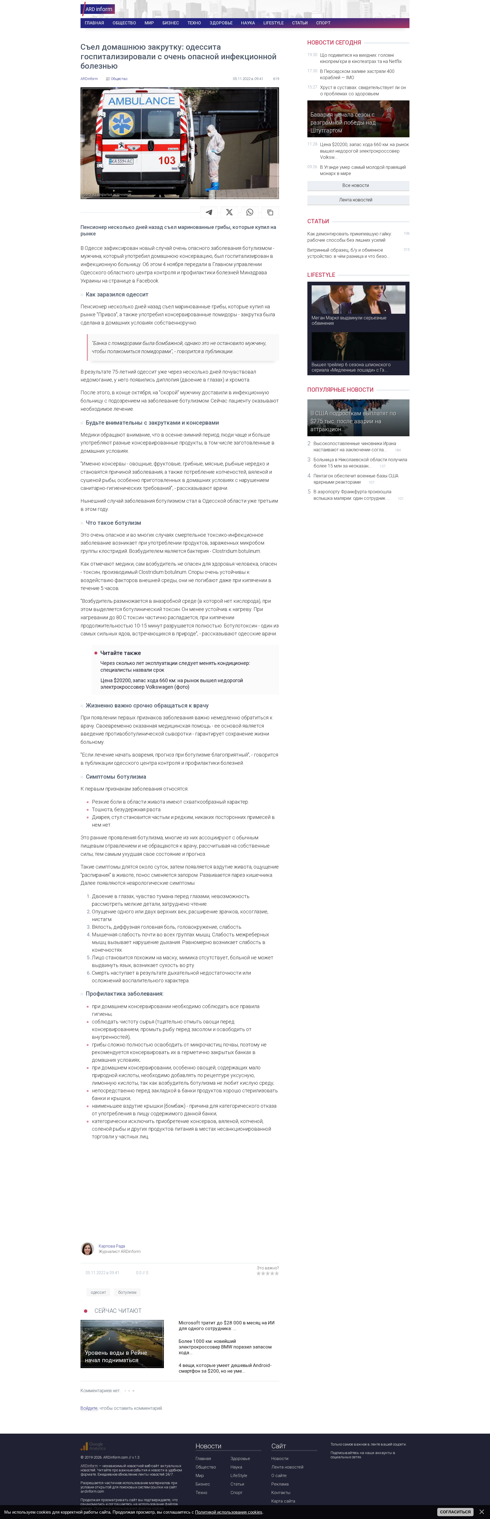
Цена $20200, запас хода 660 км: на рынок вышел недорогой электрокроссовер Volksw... (364, 151)
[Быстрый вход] (401, 9)
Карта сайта (283, 1501)
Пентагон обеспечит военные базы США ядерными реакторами (356, 479)
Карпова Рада (112, 1246)
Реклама (280, 1484)
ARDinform (89, 1466)
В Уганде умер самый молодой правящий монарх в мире (363, 170)
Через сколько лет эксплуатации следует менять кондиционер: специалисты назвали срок (175, 666)
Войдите (89, 1408)
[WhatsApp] (250, 212)
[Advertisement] (180, 1196)
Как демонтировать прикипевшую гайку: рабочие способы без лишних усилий (358, 237)
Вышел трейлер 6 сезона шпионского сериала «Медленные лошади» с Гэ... (351, 367)
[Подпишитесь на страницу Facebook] (334, 1472)
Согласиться (455, 1512)
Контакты (280, 1492)
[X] (229, 212)
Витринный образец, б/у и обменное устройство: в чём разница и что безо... (358, 253)
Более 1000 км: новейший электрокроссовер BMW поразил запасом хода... (225, 1346)
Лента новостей (355, 200)
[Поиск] (384, 9)
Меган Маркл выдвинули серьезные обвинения (349, 320)
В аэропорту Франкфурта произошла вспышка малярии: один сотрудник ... (359, 495)
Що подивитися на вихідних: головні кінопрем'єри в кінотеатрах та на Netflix (361, 58)
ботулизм (127, 1292)
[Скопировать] (270, 212)
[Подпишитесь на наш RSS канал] (367, 1472)
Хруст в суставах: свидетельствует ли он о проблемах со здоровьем (363, 90)
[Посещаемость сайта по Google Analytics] (93, 1446)
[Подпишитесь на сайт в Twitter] (350, 1472)
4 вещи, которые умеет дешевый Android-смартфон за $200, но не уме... (225, 1368)
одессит (98, 1292)
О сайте (279, 1475)
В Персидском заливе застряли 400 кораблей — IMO (357, 74)
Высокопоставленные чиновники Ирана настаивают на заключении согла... (357, 446)
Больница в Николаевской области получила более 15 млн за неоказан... (360, 463)
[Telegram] (209, 212)
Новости (279, 1458)
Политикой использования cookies (228, 1512)
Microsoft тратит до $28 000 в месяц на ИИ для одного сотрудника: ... (227, 1325)
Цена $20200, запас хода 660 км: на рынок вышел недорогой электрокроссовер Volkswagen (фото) (171, 683)
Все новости (356, 185)
